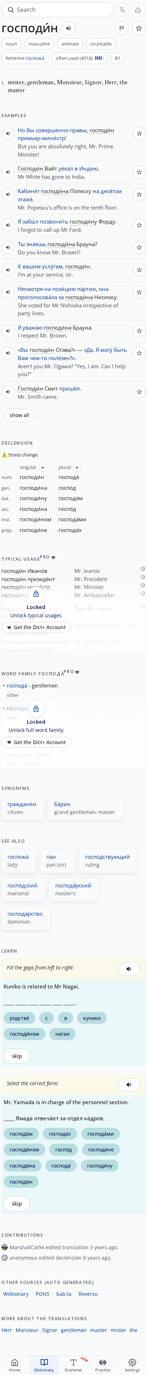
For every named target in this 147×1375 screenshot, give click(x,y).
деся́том (111, 191)
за (61, 297)
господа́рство (24, 913)
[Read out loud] (68, 28)
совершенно (52, 130)
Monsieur (27, 1330)
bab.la (63, 1293)
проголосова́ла (37, 297)
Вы (30, 130)
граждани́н (21, 804)
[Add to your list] (139, 28)
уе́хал (66, 168)
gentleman (74, 1330)
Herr (6, 1330)
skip (17, 1056)
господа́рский (73, 885)
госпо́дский (22, 885)
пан (51, 856)
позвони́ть (54, 221)
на (96, 191)
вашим (31, 266)
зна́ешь (36, 244)
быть (120, 349)
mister (118, 1330)
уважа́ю (32, 327)
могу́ (106, 349)
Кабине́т (29, 191)
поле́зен (59, 357)
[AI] (138, 10)
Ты (21, 244)
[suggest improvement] (121, 28)
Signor (49, 1330)
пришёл (69, 388)
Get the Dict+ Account (40, 627)
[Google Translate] (122, 10)
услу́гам (52, 266)
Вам (23, 357)
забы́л (30, 221)
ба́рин (62, 804)
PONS (42, 1293)
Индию (88, 168)
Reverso (87, 1293)
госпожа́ (34, 58)
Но (21, 130)
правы (78, 130)
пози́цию (64, 288)
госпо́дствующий (107, 856)
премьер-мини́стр (41, 138)
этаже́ (25, 199)
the (133, 1330)
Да (89, 349)
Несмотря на (34, 288)
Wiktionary (16, 1293)
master (98, 1330)
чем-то (38, 357)
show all (19, 415)
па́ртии (86, 288)
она (103, 288)
